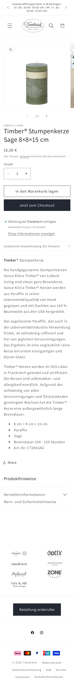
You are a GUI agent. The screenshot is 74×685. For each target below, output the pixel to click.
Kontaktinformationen (49, 677)
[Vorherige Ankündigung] (8, 7)
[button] (9, 25)
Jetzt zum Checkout (37, 205)
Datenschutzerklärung (27, 670)
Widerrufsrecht (51, 662)
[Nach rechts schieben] (47, 116)
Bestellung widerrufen (37, 609)
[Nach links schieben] (27, 116)
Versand (24, 156)
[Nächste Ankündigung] (66, 7)
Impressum (22, 677)
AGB (48, 670)
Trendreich (30, 662)
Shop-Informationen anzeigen (31, 233)
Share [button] (12, 462)
